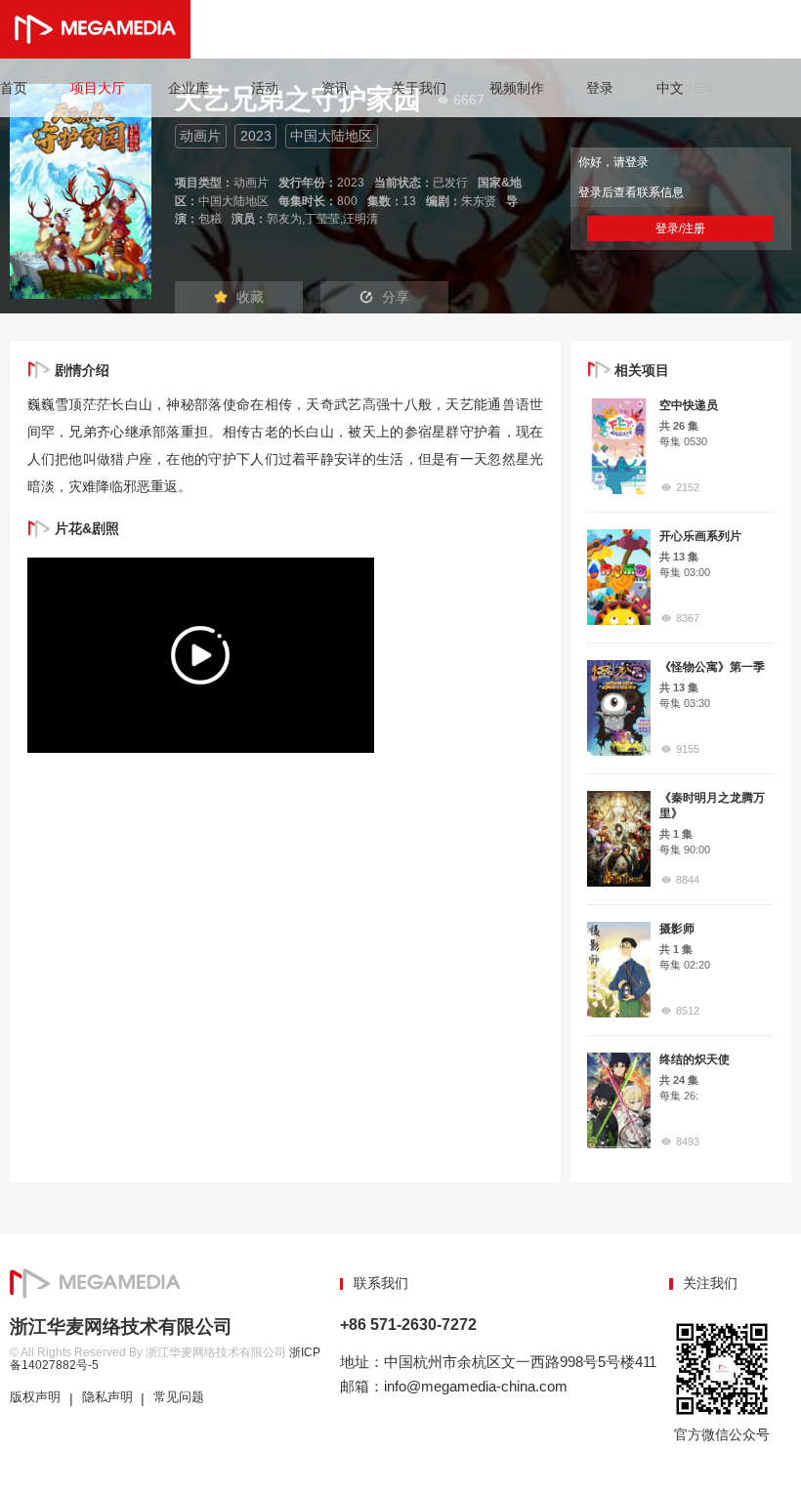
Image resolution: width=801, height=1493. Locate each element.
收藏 (250, 297)
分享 (395, 297)
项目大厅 (97, 88)
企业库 (188, 88)
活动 (264, 88)
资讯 (335, 88)
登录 (599, 88)
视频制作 (516, 88)
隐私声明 (107, 1397)
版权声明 (35, 1397)
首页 (13, 88)
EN (703, 88)
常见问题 (178, 1397)
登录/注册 (680, 228)
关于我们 (419, 88)
